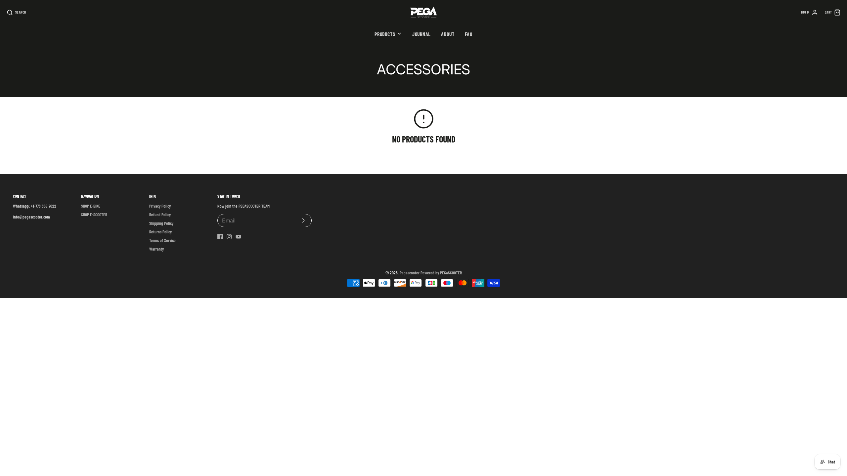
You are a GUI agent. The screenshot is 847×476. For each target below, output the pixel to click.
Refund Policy (160, 214)
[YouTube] (239, 237)
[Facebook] (220, 237)
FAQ (468, 34)
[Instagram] (229, 237)
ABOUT (447, 34)
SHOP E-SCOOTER (94, 214)
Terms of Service (162, 240)
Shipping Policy (161, 223)
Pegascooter (410, 272)
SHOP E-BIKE (90, 206)
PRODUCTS (385, 34)
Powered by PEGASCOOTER (441, 272)
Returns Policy (160, 231)
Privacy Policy (160, 206)
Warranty (156, 249)
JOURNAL (421, 34)
